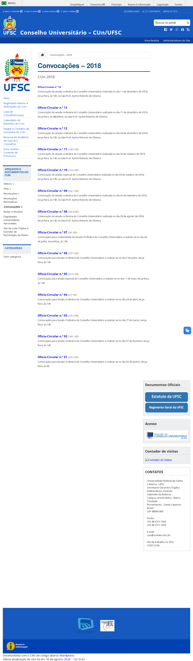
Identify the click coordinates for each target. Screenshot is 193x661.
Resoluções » (11, 193)
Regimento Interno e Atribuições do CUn (16, 104)
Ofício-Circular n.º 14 (49, 87)
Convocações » (13, 206)
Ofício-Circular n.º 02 (52, 336)
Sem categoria (12, 256)
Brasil (12, 3)
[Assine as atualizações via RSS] (188, 29)
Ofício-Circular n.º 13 (52, 107)
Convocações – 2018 (61, 55)
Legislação (162, 4)
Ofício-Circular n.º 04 (52, 294)
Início (7, 98)
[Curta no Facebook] (165, 29)
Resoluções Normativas (10, 200)
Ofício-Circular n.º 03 (52, 315)
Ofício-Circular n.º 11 (52, 149)
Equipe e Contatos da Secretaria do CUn (16, 130)
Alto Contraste (151, 11)
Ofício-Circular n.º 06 (52, 253)
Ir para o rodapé (69, 11)
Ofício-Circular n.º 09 (52, 191)
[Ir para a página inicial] (41, 55)
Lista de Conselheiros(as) (14, 113)
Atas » (7, 188)
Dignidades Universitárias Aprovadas (12, 220)
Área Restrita (152, 40)
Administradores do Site (176, 40)
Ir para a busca (50, 11)
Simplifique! (77, 4)
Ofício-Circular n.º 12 (52, 128)
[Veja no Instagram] (182, 29)
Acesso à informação (139, 4)
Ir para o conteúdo (12, 11)
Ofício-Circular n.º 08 (52, 211)
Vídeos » (9, 183)
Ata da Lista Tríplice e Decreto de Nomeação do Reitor (16, 232)
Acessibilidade (132, 11)
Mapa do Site (170, 11)
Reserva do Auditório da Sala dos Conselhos (16, 140)
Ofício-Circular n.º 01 (52, 357)
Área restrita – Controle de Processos (12, 152)
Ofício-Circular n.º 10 (52, 170)
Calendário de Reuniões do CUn (14, 121)
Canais (178, 4)
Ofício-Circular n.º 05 (52, 274)
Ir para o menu (32, 11)
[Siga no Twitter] (171, 29)
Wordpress (67, 655)
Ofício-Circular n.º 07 (52, 232)
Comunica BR (97, 4)
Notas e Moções (13, 211)
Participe (116, 4)
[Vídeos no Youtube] (176, 29)
